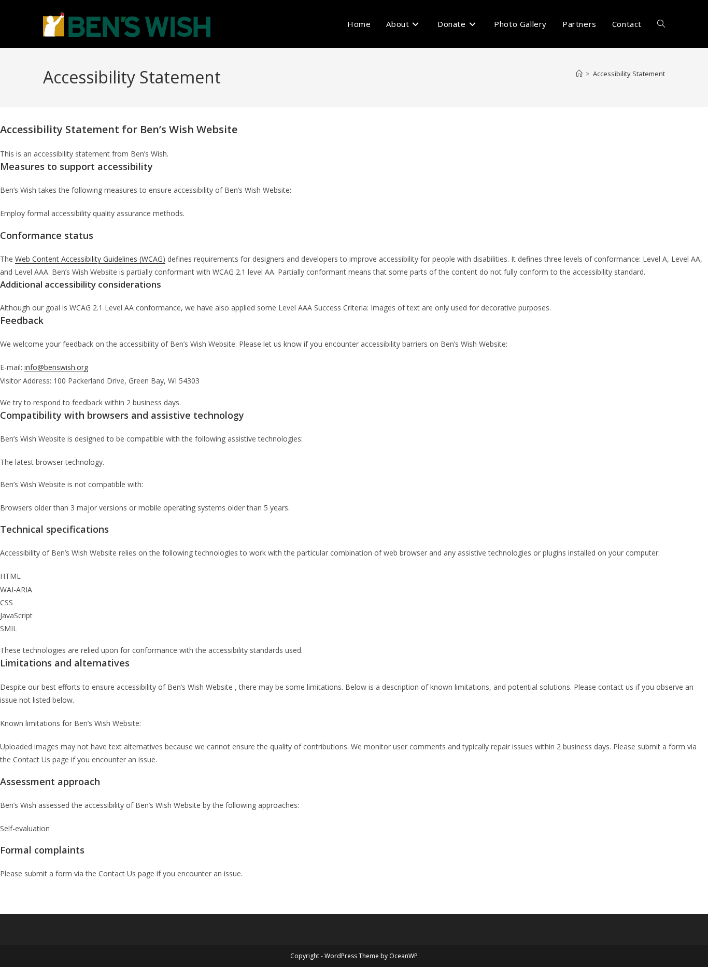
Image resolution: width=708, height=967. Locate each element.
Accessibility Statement (629, 73)
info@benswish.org (56, 367)
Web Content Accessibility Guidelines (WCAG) (90, 259)
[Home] (579, 73)
